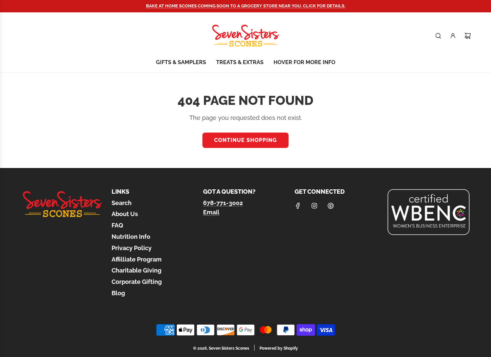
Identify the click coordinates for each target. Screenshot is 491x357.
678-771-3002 (223, 202)
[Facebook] (298, 205)
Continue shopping (245, 140)
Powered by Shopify (279, 348)
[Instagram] (314, 205)
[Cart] (467, 35)
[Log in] (453, 35)
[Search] (438, 35)
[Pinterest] (330, 205)
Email (211, 212)
